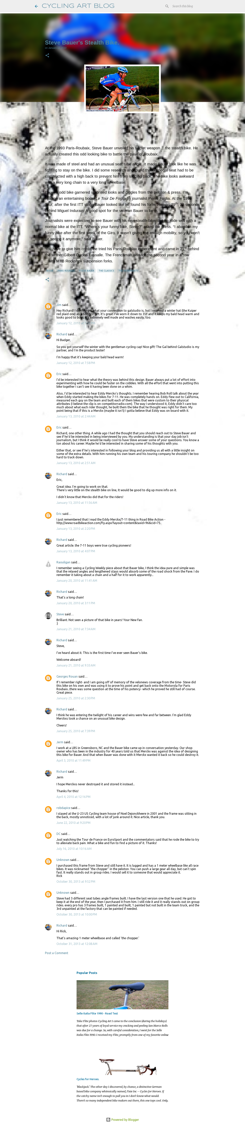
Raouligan (63, 562)
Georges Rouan (67, 676)
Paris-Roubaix (66, 270)
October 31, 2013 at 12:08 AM (76, 943)
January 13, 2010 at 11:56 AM (76, 502)
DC (58, 833)
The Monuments (128, 270)
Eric (59, 374)
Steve (60, 614)
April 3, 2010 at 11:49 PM (73, 760)
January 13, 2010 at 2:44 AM (76, 416)
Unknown (62, 859)
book (50, 270)
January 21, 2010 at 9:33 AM (76, 665)
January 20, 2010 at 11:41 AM (76, 580)
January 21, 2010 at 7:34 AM (76, 629)
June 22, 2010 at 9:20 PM (73, 822)
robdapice (63, 808)
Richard (61, 334)
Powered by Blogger (125, 1119)
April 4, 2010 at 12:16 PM (73, 796)
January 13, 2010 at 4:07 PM (75, 551)
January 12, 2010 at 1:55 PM (75, 323)
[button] (47, 55)
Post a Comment (56, 953)
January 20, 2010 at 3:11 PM (75, 603)
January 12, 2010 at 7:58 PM (75, 363)
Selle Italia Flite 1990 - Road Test (97, 1013)
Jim (58, 305)
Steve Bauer (86, 270)
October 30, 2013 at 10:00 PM (76, 914)
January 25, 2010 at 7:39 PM (75, 731)
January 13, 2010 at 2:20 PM (75, 528)
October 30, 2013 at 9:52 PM (75, 881)
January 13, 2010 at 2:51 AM (76, 463)
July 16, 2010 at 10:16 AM (74, 848)
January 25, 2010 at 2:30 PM (75, 698)
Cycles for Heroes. (88, 1079)
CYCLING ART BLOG (78, 6)
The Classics (106, 270)
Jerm (59, 742)
